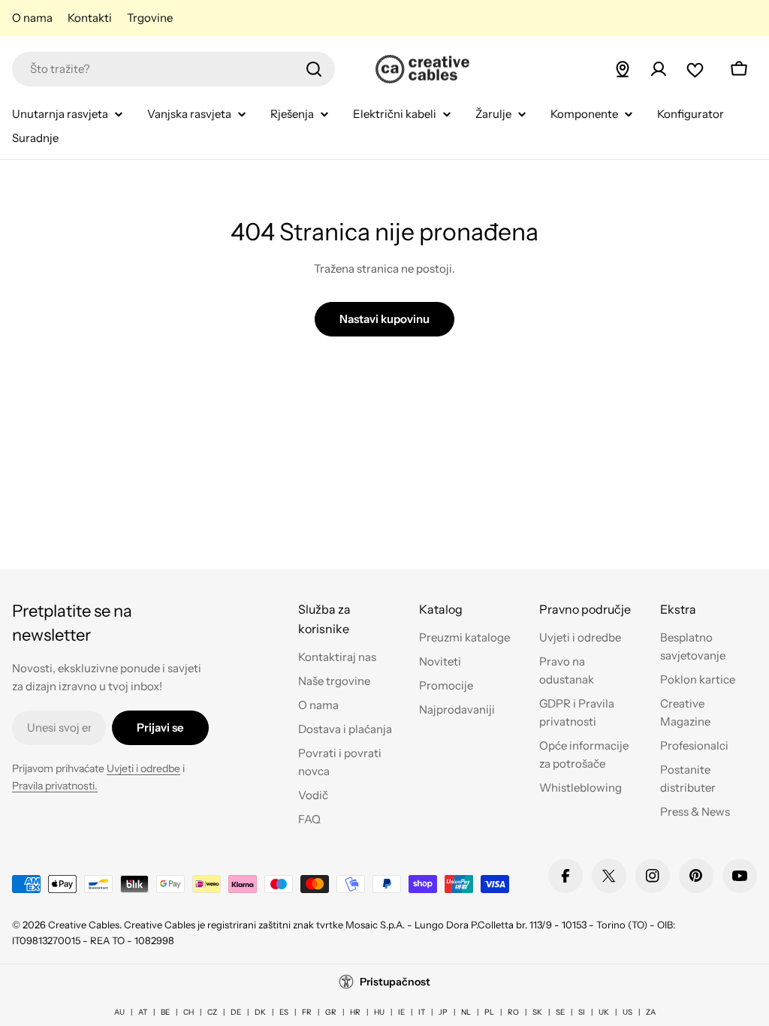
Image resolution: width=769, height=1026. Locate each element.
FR (307, 1012)
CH (188, 1012)
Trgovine (150, 18)
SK (537, 1012)
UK (604, 1012)
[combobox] (173, 69)
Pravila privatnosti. (55, 785)
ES (283, 1012)
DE (236, 1012)
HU (379, 1012)
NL (466, 1012)
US (627, 1012)
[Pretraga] (314, 69)
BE (165, 1012)
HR (355, 1012)
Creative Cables (83, 925)
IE (401, 1012)
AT (142, 1012)
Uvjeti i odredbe (143, 768)
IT (421, 1012)
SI (581, 1012)
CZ (212, 1012)
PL (489, 1012)
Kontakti (90, 18)
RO (513, 1012)
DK (260, 1012)
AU (119, 1012)
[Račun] (659, 69)
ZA (651, 1012)
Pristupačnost (395, 981)
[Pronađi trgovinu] (623, 69)
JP (443, 1012)
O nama (32, 18)
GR (330, 1012)
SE (560, 1012)
